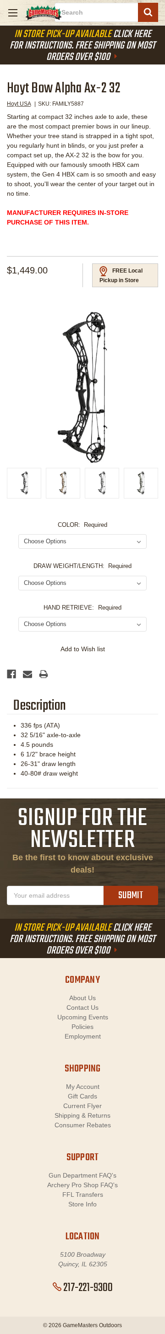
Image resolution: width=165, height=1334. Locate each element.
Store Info (82, 1204)
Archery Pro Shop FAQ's (82, 1185)
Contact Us (82, 1007)
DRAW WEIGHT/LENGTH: (82, 566)
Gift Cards (82, 1096)
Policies (83, 1026)
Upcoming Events (82, 1017)
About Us (82, 998)
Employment (83, 1036)
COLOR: (83, 524)
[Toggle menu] (12, 12)
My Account (82, 1086)
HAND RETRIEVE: (82, 607)
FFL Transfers (82, 1194)
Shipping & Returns (82, 1115)
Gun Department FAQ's (82, 1175)
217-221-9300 (88, 1288)
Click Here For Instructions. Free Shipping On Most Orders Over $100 (82, 45)
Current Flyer (82, 1105)
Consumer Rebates (83, 1125)
